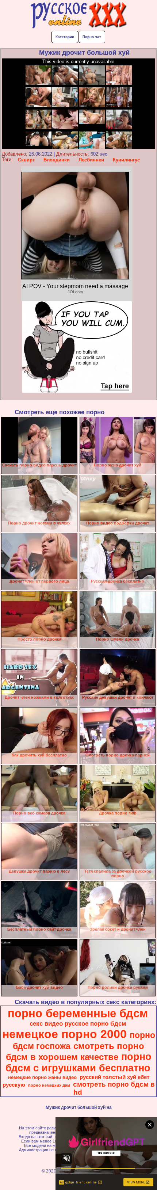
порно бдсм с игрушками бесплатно (78, 1062)
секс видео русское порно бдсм (78, 1023)
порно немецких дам (49, 1085)
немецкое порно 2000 (64, 1034)
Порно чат (92, 37)
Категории (64, 37)
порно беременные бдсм (78, 1013)
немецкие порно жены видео (42, 1077)
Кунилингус (126, 160)
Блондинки (56, 160)
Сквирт (26, 160)
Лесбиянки (91, 160)
